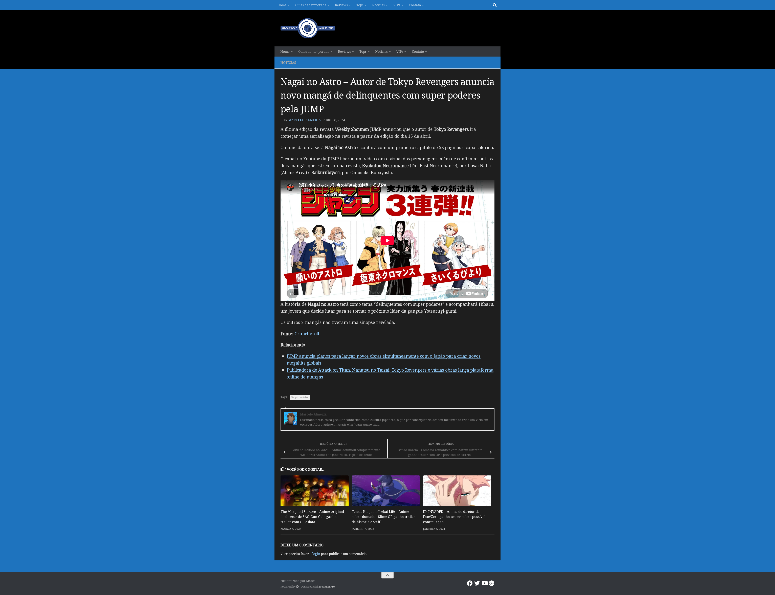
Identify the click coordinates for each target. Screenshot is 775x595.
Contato (415, 5)
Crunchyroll (307, 333)
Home (282, 5)
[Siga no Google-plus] (491, 583)
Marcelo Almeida (304, 120)
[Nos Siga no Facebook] (470, 583)
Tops (359, 5)
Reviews (341, 5)
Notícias (378, 5)
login (316, 554)
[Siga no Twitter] (477, 583)
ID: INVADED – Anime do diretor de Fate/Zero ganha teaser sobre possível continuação (454, 516)
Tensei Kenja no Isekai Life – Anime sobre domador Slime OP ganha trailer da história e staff (383, 516)
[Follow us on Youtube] (484, 583)
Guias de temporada (310, 5)
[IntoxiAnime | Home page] (308, 28)
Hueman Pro (327, 586)
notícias (288, 62)
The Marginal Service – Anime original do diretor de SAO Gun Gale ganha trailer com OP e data (312, 516)
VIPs (396, 5)
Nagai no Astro (300, 397)
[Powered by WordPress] (297, 586)
